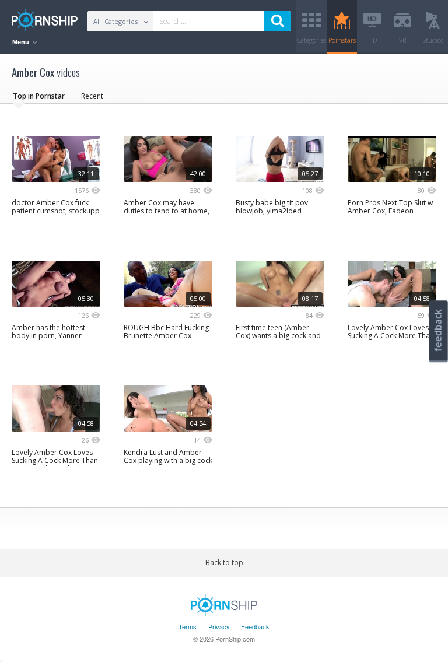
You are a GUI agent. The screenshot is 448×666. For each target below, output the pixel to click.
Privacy (219, 626)
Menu (21, 41)
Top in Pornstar (39, 96)
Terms (187, 626)
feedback (438, 330)
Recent (92, 96)
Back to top (224, 562)
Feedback (255, 626)
